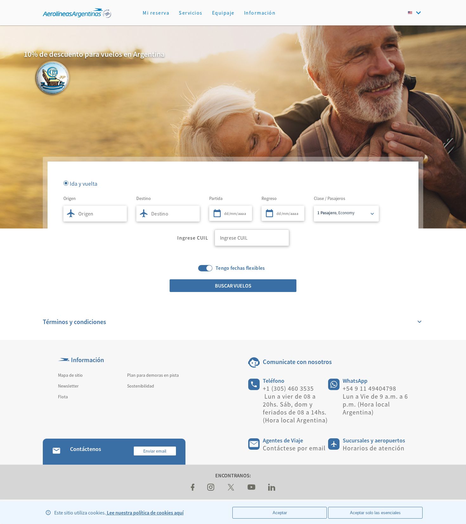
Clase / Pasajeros (329, 198)
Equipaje (223, 13)
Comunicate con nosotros (297, 362)
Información (260, 13)
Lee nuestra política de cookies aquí (145, 512)
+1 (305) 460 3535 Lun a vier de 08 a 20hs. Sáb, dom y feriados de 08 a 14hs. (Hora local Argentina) (295, 404)
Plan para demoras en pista (153, 375)
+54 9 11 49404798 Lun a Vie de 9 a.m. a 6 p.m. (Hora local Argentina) (375, 400)
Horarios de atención (374, 448)
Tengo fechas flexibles (240, 268)
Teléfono (273, 380)
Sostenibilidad (140, 386)
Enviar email (154, 451)
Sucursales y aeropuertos (374, 440)
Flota (63, 397)
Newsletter (68, 386)
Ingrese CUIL (192, 238)
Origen (69, 198)
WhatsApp (355, 380)
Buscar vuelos (233, 285)
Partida (216, 198)
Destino (143, 198)
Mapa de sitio (70, 375)
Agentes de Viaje (283, 440)
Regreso (269, 198)
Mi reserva (156, 13)
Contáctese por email (294, 448)
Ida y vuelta (83, 183)
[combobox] (95, 214)
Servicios (191, 13)
